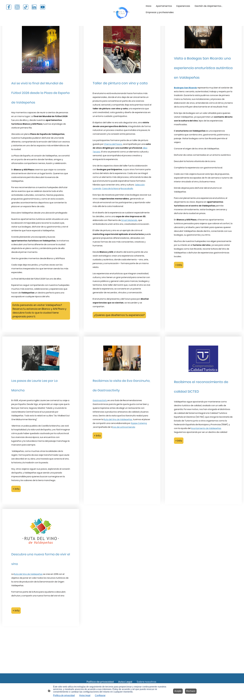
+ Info (178, 265)
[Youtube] (42, 7)
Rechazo (190, 691)
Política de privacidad (64, 695)
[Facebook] (8, 7)
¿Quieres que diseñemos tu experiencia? (119, 315)
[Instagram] (17, 7)
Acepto (177, 691)
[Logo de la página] (122, 13)
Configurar (100, 695)
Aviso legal (84, 695)
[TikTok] (25, 7)
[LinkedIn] (34, 7)
